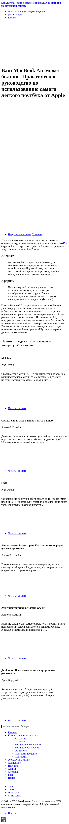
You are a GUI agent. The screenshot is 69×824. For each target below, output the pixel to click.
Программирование (26, 753)
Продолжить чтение (19, 234)
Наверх (12, 813)
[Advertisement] (24, 43)
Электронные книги (19, 759)
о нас (11, 786)
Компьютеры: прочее (27, 747)
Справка (13, 771)
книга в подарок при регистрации (27, 11)
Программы (21, 756)
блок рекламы (29, 305)
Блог (10, 774)
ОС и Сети (21, 750)
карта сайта (14, 795)
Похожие (37, 234)
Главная (12, 732)
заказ (11, 789)
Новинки (13, 765)
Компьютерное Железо (28, 744)
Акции (12, 768)
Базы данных (22, 738)
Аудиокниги (15, 762)
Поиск (11, 777)
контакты (13, 792)
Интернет (20, 741)
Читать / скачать (17, 408)
